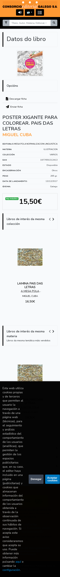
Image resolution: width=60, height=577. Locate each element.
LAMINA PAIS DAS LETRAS (30, 285)
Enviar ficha (16, 106)
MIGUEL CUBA (17, 135)
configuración (11, 570)
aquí (18, 562)
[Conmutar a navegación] (40, 12)
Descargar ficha (17, 98)
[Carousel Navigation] (52, 219)
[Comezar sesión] (20, 12)
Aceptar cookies (52, 479)
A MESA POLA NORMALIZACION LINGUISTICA (35, 143)
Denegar (36, 479)
